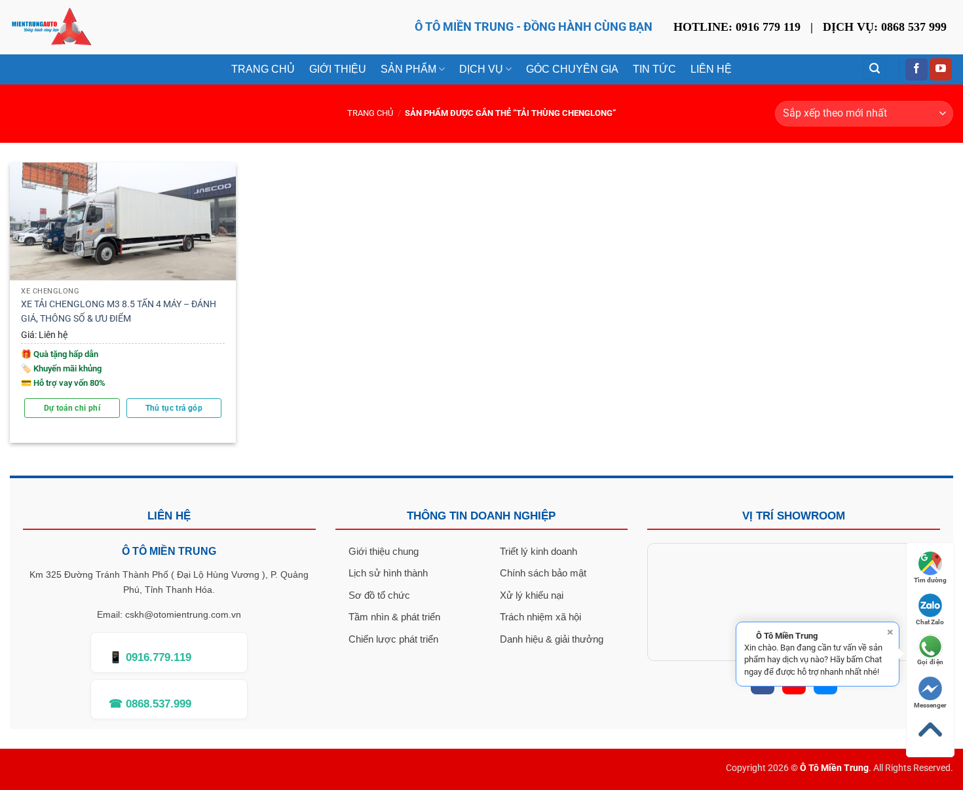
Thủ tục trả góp (173, 408)
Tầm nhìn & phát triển (394, 616)
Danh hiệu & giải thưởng (551, 639)
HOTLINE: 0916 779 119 (737, 26)
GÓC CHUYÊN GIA (572, 69)
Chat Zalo (930, 622)
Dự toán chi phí (72, 408)
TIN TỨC (654, 69)
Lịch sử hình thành (388, 572)
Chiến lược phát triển (393, 639)
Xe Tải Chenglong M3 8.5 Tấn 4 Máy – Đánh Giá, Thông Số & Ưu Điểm (118, 311)
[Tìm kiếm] (874, 69)
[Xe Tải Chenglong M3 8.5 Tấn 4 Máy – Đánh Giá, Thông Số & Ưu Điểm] (123, 221)
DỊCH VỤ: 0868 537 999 (885, 26)
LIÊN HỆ (711, 69)
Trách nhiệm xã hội (540, 616)
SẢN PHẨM (408, 69)
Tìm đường (930, 580)
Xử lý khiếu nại (531, 595)
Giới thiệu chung (384, 551)
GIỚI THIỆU (337, 69)
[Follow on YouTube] (941, 69)
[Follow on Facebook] (916, 69)
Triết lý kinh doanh (538, 551)
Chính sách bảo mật (543, 572)
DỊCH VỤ (481, 69)
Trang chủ (370, 113)
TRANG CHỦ (263, 69)
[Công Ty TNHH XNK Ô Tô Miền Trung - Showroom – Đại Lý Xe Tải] (51, 27)
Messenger (930, 705)
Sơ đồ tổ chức (379, 595)
